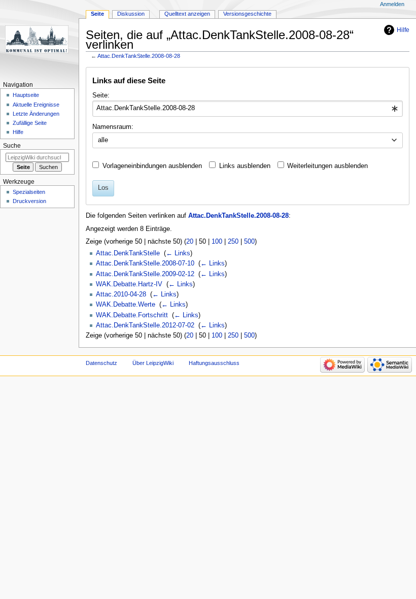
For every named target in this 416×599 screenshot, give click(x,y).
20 (189, 241)
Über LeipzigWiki (153, 363)
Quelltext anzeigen (187, 14)
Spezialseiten (29, 192)
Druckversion (29, 201)
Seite (97, 14)
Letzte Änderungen (36, 114)
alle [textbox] (103, 140)
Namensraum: (112, 126)
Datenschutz (101, 363)
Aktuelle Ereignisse (36, 105)
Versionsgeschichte (247, 14)
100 (217, 241)
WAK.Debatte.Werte (125, 304)
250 (233, 241)
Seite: (101, 95)
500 (249, 241)
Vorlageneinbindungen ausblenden (152, 166)
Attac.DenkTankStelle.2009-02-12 (145, 274)
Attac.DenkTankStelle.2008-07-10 (145, 263)
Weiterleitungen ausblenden (327, 166)
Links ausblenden (244, 166)
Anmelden (392, 4)
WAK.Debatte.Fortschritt (132, 315)
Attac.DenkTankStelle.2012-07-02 (145, 325)
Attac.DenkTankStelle (128, 253)
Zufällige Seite (30, 123)
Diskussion (131, 14)
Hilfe (403, 30)
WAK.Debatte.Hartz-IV (129, 284)
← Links (178, 253)
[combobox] (247, 109)
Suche (12, 146)
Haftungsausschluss (214, 363)
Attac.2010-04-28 (121, 294)
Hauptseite (26, 95)
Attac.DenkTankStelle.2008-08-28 (138, 56)
